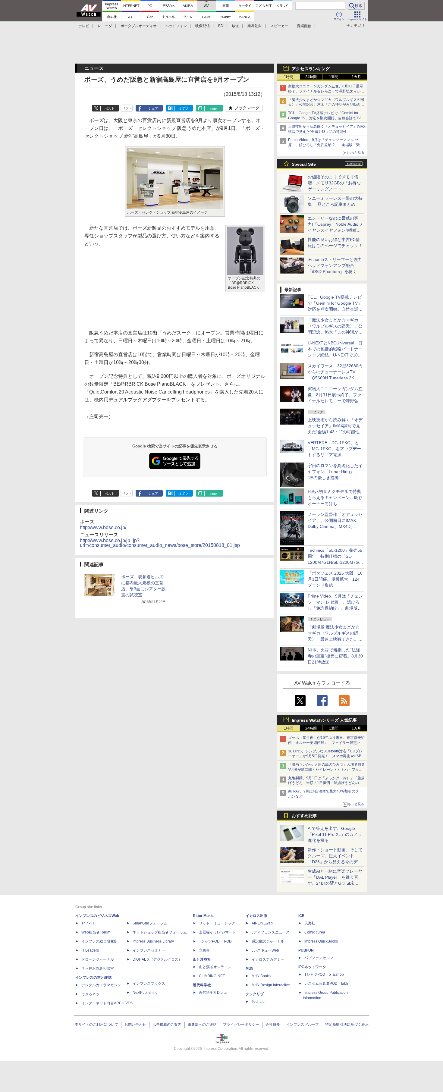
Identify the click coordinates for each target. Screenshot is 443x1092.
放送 (235, 26)
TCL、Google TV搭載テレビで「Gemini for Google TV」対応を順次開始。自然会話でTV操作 (326, 118)
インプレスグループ (302, 1024)
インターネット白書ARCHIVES (107, 1003)
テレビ (83, 26)
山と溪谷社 (202, 959)
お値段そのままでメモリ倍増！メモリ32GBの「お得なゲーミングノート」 (334, 182)
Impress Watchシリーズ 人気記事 (324, 720)
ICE (301, 916)
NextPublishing (145, 992)
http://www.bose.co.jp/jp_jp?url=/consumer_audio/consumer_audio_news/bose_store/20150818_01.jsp (160, 543)
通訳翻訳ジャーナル (268, 941)
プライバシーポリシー (241, 1024)
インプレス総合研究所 (99, 941)
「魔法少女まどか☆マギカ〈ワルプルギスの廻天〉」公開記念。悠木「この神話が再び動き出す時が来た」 (326, 105)
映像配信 (202, 26)
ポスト (110, 108)
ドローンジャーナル (97, 959)
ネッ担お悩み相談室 (97, 968)
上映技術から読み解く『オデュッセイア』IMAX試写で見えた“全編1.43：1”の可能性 (335, 425)
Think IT (87, 923)
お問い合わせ (135, 1024)
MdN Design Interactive (271, 985)
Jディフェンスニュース (271, 932)
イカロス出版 (256, 916)
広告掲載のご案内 (166, 1024)
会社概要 (272, 1024)
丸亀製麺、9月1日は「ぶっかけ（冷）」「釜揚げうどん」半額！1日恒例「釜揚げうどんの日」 (326, 783)
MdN (249, 968)
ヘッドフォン (176, 26)
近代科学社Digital (213, 992)
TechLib (258, 1001)
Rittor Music (203, 916)
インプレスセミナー (149, 950)
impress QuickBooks (321, 941)
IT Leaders (90, 950)
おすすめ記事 (304, 815)
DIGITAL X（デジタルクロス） (157, 959)
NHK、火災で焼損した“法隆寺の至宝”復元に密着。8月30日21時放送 (335, 656)
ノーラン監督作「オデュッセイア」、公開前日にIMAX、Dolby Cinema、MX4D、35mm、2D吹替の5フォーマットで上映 (335, 526)
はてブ (183, 108)
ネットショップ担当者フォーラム (160, 932)
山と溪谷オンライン (215, 967)
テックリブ (255, 994)
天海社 (309, 923)
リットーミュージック (217, 923)
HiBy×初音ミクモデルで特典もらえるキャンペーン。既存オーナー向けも (335, 497)
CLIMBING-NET (212, 976)
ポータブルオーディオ (139, 26)
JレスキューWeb (265, 950)
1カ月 (356, 77)
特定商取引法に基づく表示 (347, 1024)
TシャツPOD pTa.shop (324, 974)
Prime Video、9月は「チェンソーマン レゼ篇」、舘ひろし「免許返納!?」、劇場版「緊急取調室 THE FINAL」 (325, 145)
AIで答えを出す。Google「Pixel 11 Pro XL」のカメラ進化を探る (335, 834)
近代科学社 (202, 985)
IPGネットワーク (312, 967)
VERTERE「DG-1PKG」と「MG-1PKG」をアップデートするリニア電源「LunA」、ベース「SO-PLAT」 (334, 454)
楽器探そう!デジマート (217, 932)
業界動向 (254, 26)
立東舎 (204, 950)
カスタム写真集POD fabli (326, 983)
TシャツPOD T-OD (215, 941)
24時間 (311, 77)
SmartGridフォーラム (150, 923)
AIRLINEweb (262, 923)
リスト (127, 108)
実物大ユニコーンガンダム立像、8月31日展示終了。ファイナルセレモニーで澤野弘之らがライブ (326, 91)
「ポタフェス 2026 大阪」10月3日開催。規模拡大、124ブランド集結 (335, 579)
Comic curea (314, 932)
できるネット (92, 994)
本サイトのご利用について (96, 1024)
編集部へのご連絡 (202, 1024)
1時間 (288, 77)
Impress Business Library (153, 941)
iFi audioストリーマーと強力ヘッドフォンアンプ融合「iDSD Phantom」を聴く (335, 265)
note (213, 108)
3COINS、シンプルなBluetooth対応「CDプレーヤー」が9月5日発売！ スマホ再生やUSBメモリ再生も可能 (326, 756)
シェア (153, 108)
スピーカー (279, 26)
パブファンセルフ (318, 958)
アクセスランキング (311, 68)
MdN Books (261, 976)
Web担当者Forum (95, 932)
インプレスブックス (149, 983)
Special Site (304, 164)
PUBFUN (306, 950)
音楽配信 (304, 26)
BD (220, 26)
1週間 (333, 77)
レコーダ (105, 26)
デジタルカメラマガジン (101, 985)
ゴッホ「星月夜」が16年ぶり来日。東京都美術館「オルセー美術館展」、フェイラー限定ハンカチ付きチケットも (326, 743)
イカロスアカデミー (268, 959)
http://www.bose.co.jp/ (103, 527)
